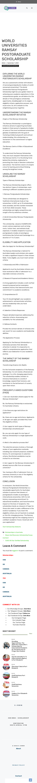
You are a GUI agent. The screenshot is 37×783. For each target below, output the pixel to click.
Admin (3, 63)
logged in (15, 550)
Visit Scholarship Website (12, 527)
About (18, 748)
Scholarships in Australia (10, 65)
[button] (26, 8)
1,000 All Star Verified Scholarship (17, 540)
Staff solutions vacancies (17, 685)
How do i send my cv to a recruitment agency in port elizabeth (19, 658)
